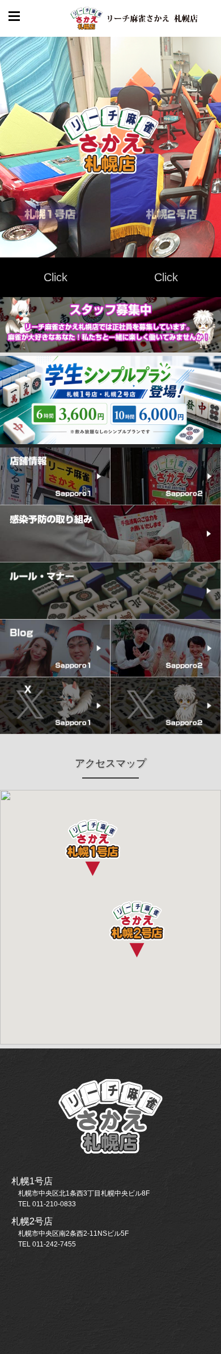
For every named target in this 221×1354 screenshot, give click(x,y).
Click (55, 277)
